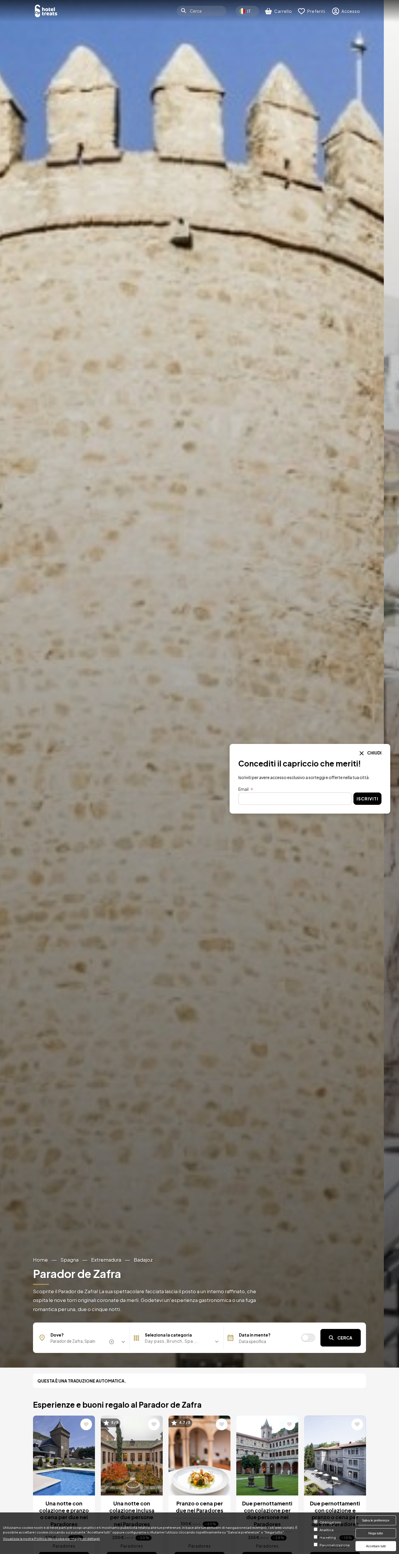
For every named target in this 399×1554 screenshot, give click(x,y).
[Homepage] (46, 11)
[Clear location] (112, 1342)
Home (40, 1260)
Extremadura (106, 1260)
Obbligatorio (330, 1522)
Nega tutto (375, 1533)
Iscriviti (367, 798)
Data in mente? (254, 1334)
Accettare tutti (376, 1546)
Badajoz (143, 1260)
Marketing (328, 1538)
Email (243, 789)
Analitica (327, 1530)
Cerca (344, 1337)
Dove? (57, 1334)
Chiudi (374, 752)
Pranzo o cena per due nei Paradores (199, 1506)
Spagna (69, 1260)
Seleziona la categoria (168, 1334)
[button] (176, 1341)
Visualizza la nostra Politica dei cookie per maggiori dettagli (51, 1538)
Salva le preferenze (375, 1520)
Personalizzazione (335, 1545)
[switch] (308, 1338)
